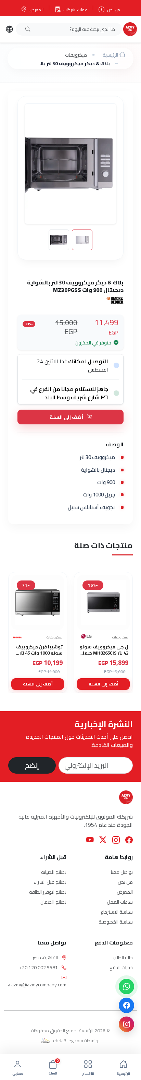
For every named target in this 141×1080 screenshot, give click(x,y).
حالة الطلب (123, 957)
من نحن (113, 10)
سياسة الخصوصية (116, 921)
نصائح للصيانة (53, 872)
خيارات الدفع (121, 967)
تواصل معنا (122, 872)
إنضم (32, 765)
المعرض (36, 10)
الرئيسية (110, 54)
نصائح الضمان (53, 901)
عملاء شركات (75, 10)
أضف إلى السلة (67, 417)
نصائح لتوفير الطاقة (47, 892)
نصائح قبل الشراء (50, 882)
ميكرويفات (76, 54)
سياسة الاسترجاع (117, 911)
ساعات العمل (120, 901)
